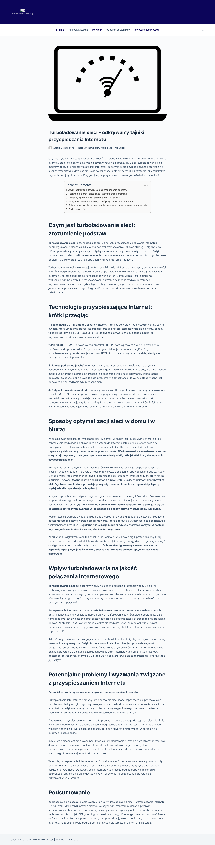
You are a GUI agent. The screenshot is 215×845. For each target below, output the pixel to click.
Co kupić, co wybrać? (118, 30)
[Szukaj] (203, 30)
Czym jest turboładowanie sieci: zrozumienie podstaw (97, 190)
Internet (60, 30)
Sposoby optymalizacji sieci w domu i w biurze (94, 197)
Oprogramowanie (78, 30)
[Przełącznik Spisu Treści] (143, 185)
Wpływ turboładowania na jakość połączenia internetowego (101, 201)
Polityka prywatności (67, 839)
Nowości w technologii (146, 30)
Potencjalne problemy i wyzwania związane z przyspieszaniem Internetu (107, 205)
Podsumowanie (76, 209)
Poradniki (97, 30)
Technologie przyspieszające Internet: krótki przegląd (97, 193)
